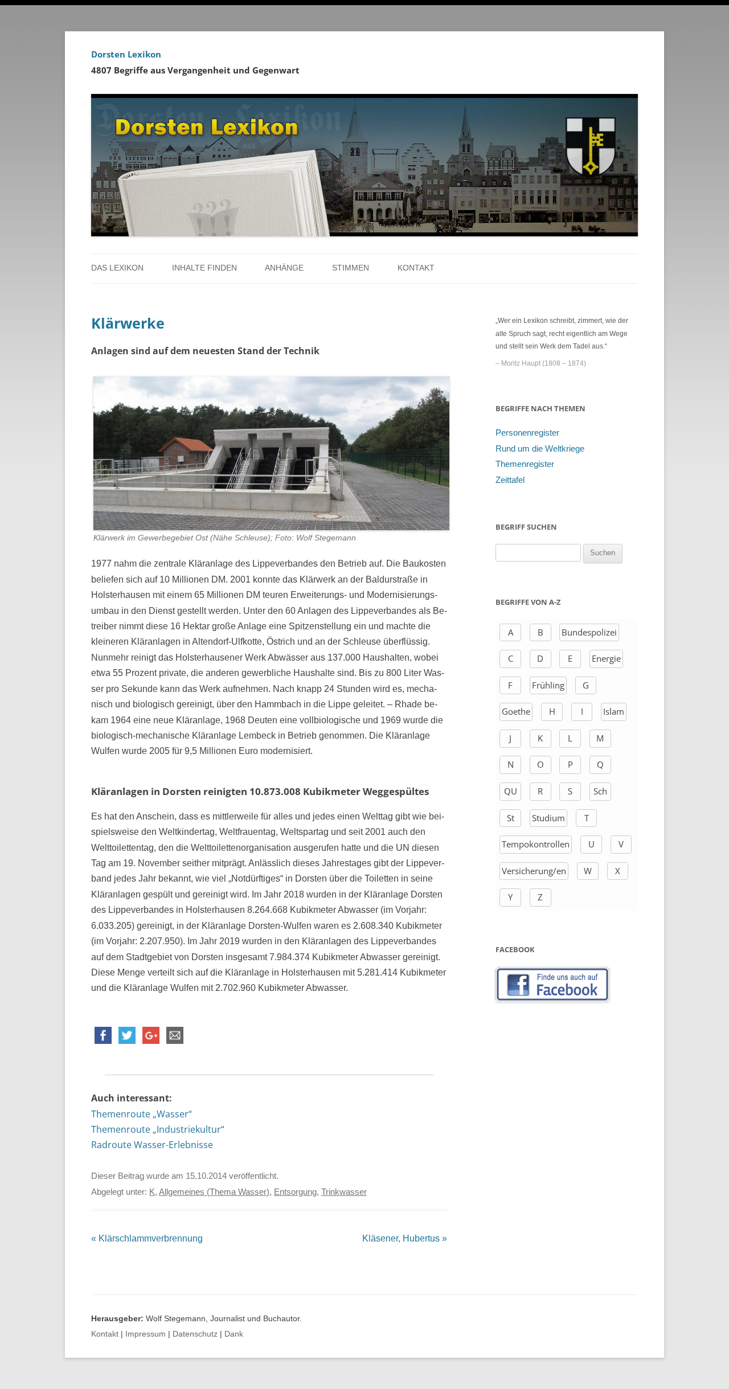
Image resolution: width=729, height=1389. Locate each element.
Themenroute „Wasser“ (141, 1114)
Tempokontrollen (536, 844)
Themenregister (524, 464)
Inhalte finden (204, 268)
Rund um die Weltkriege (539, 448)
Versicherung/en (534, 870)
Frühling (548, 685)
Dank (233, 1334)
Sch (600, 791)
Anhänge (284, 268)
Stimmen (350, 268)
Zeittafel (510, 480)
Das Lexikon (117, 268)
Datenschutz (195, 1334)
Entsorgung (295, 1192)
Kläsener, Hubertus (404, 1238)
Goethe (516, 711)
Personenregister (527, 432)
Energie (606, 658)
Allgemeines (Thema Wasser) (214, 1192)
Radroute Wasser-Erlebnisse (152, 1144)
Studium (548, 817)
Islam (613, 711)
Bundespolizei (589, 632)
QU (510, 791)
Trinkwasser (344, 1192)
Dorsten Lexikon (126, 54)
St (510, 817)
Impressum (145, 1334)
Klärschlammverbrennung (147, 1238)
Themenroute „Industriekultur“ (157, 1129)
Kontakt (416, 268)
